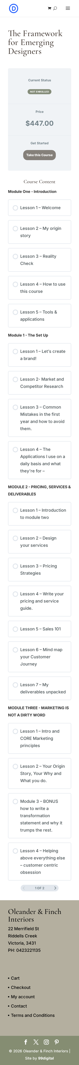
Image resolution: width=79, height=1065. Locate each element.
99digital (46, 1058)
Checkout (21, 987)
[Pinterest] (56, 1042)
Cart (15, 978)
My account (23, 996)
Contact (19, 1006)
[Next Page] (55, 888)
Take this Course (39, 155)
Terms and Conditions (33, 1015)
